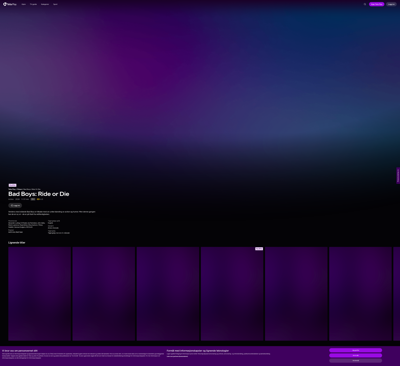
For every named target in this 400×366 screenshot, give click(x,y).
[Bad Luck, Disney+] (360, 294)
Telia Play (12, 189)
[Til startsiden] (10, 4)
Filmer (19, 189)
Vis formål (356, 360)
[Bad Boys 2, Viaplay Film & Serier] (103, 294)
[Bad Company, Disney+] (296, 294)
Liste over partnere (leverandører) (177, 356)
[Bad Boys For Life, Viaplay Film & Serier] (39, 294)
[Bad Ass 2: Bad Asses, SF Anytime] (232, 294)
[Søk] (364, 4)
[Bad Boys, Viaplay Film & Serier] (168, 294)
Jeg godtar (355, 350)
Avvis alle (356, 355)
